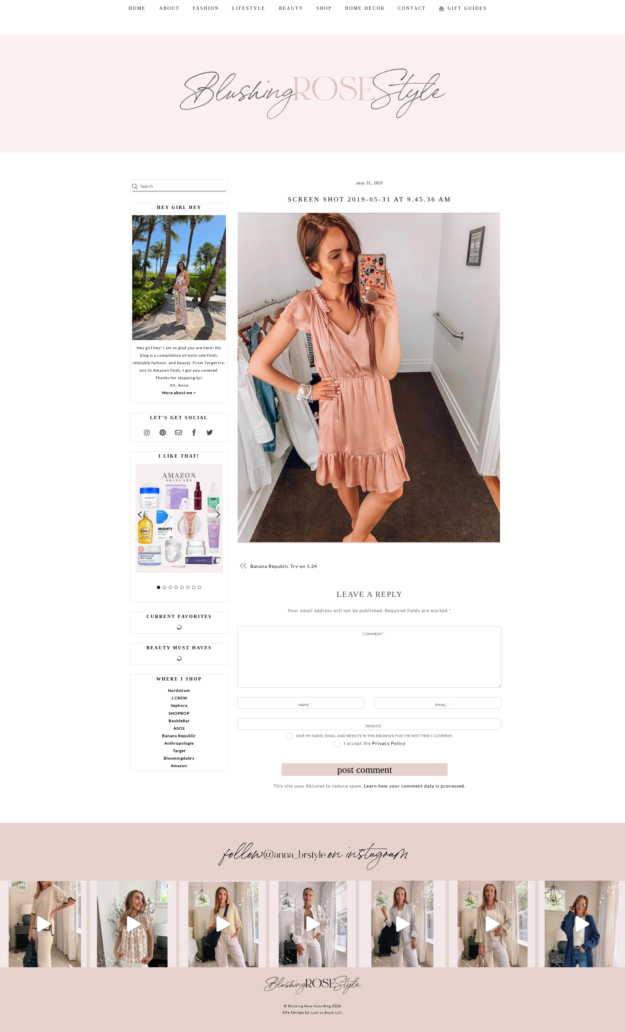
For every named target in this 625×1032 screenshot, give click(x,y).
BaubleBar (179, 720)
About (169, 8)
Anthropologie (179, 743)
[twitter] (209, 431)
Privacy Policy (389, 743)
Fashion (206, 8)
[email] (178, 431)
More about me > (179, 392)
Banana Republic (179, 735)
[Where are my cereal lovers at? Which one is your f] (492, 924)
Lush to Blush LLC (326, 1012)
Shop (324, 8)
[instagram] (147, 431)
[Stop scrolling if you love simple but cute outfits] (402, 924)
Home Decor (365, 8)
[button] (140, 514)
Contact (412, 8)
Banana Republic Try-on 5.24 (283, 566)
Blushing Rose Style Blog (309, 1006)
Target (179, 750)
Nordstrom (179, 690)
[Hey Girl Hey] (179, 277)
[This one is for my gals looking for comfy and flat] (581, 924)
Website (373, 726)
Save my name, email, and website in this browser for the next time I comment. (374, 736)
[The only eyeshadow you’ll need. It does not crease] (133, 924)
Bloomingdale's (179, 758)
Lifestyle (249, 8)
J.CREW (179, 697)
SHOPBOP (179, 713)
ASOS (179, 728)
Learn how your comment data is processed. (414, 786)
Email (442, 705)
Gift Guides (466, 8)
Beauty (291, 8)
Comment (373, 634)
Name (305, 705)
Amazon (179, 765)
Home (137, 8)
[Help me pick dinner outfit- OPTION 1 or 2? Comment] (312, 924)
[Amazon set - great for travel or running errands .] (43, 924)
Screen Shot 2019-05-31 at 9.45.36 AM (369, 199)
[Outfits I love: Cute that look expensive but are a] (222, 924)
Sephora (179, 705)
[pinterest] (162, 431)
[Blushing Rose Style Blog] (312, 994)
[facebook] (194, 431)
